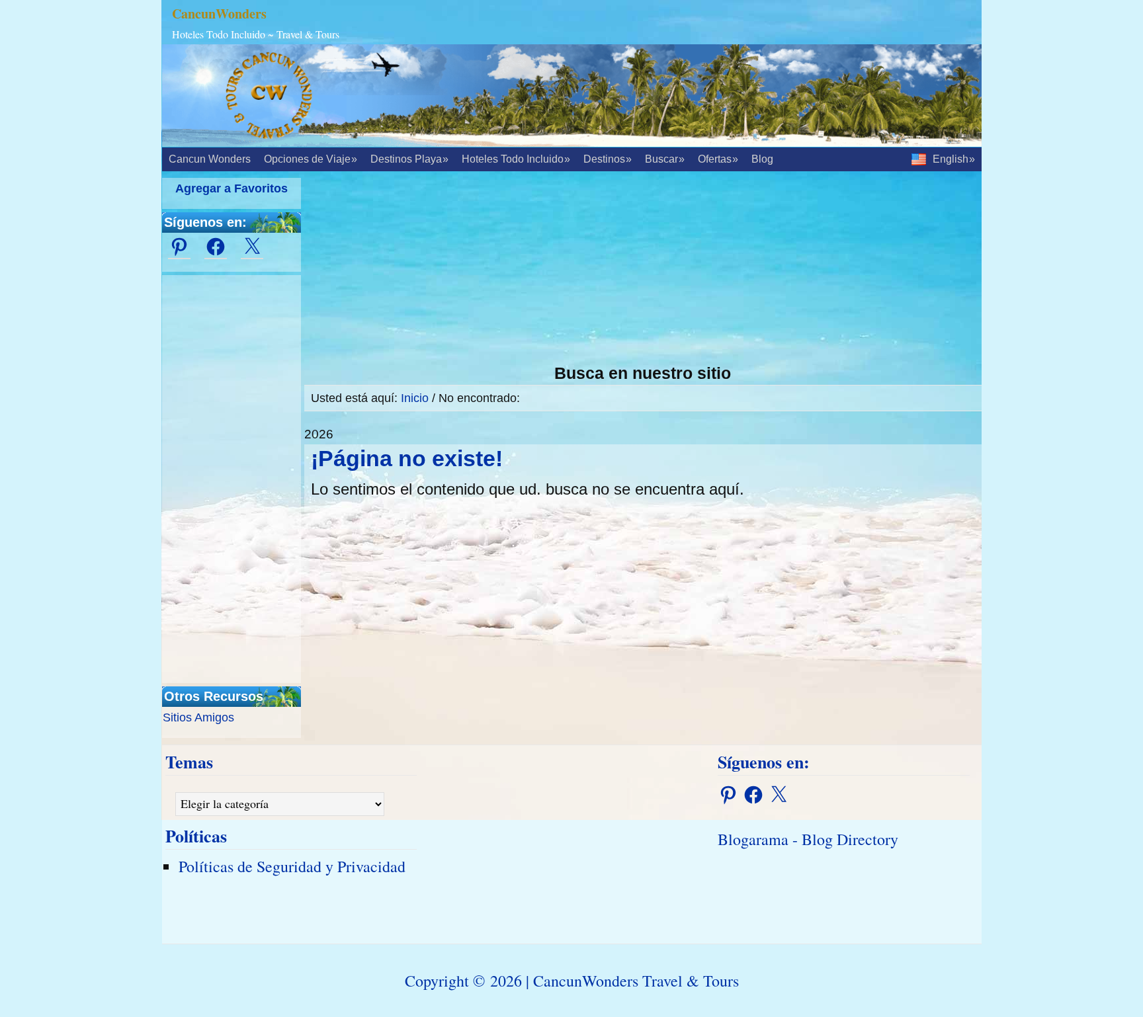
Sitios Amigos (198, 717)
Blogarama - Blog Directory (808, 839)
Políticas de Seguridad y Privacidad (292, 866)
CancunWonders (219, 13)
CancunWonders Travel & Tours (636, 980)
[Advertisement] (643, 270)
